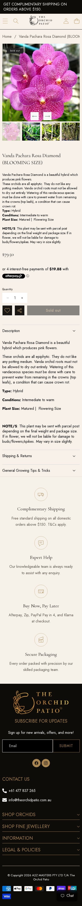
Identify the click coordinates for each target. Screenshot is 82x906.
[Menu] (5, 21)
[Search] (16, 21)
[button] (77, 21)
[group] (11, 132)
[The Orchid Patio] (41, 21)
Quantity (7, 289)
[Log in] (66, 21)
